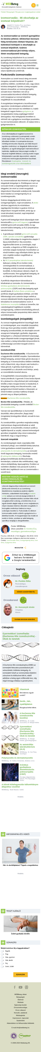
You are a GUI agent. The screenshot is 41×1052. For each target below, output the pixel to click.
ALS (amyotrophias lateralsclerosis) (19, 260)
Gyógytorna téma (10, 542)
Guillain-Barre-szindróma (23, 291)
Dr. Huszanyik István (24, 607)
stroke (35, 203)
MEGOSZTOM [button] (19, 548)
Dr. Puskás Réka (23, 581)
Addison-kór (16, 456)
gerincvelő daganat (20, 222)
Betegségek (10, 12)
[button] (15, 988)
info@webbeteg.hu (22, 1027)
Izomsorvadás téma (13, 540)
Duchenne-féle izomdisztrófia (18, 398)
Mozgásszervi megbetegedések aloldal (28, 12)
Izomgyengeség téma (27, 540)
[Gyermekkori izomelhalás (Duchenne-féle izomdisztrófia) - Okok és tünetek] (20, 653)
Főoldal (3, 12)
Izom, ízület (9, 966)
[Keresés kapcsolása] (33, 5)
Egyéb (7, 951)
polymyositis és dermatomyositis (13, 451)
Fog (6, 954)
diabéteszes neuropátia (10, 304)
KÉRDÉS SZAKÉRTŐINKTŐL (26, 592)
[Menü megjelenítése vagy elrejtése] (37, 5)
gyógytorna (27, 111)
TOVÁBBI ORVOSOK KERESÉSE (24, 619)
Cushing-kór (6, 456)
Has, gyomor (10, 957)
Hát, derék (9, 960)
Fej (6, 963)
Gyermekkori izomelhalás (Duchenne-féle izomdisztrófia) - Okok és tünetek (19, 636)
